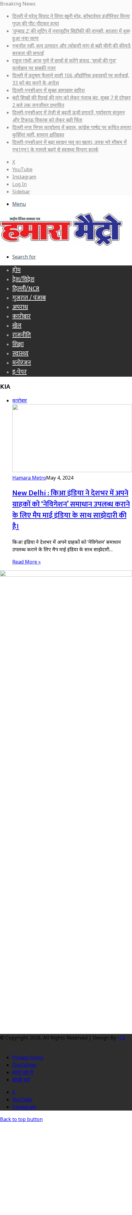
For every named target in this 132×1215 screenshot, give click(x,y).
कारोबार (21, 316)
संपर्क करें (21, 1079)
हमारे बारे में (22, 1072)
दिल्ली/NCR (25, 288)
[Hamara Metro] (61, 244)
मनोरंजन (21, 363)
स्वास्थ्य (20, 353)
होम (16, 270)
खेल (16, 325)
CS (122, 1037)
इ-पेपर (19, 372)
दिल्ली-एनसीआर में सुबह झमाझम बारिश (48, 90)
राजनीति (21, 335)
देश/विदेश (23, 279)
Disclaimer (24, 1064)
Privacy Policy (28, 1057)
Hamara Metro (29, 477)
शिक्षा (18, 344)
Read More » (26, 561)
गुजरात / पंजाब (29, 298)
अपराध (20, 307)
